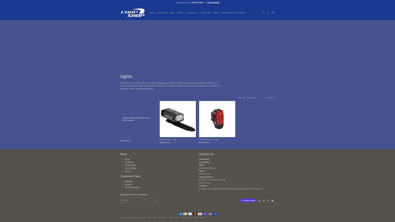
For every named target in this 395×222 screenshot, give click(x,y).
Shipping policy (186, 217)
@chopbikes (204, 162)
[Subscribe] (155, 200)
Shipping (128, 181)
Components (130, 165)
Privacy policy (162, 217)
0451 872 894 (197, 2)
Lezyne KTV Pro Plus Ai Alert (209, 140)
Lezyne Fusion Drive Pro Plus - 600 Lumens (136, 119)
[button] (181, 13)
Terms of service (174, 217)
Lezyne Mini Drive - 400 (168, 140)
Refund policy (151, 217)
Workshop (129, 162)
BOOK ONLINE (213, 2)
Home (127, 159)
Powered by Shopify (139, 218)
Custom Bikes (130, 168)
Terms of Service (132, 187)
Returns (128, 184)
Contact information (199, 217)
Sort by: (242, 98)
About (127, 171)
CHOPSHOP (129, 218)
